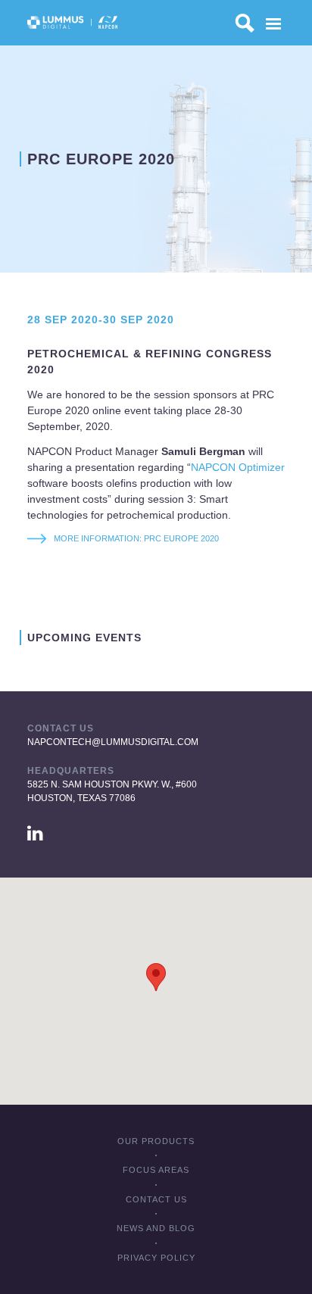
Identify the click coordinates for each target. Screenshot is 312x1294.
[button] (156, 977)
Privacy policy (156, 1257)
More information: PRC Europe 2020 (137, 538)
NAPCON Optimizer (238, 467)
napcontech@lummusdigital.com (112, 742)
